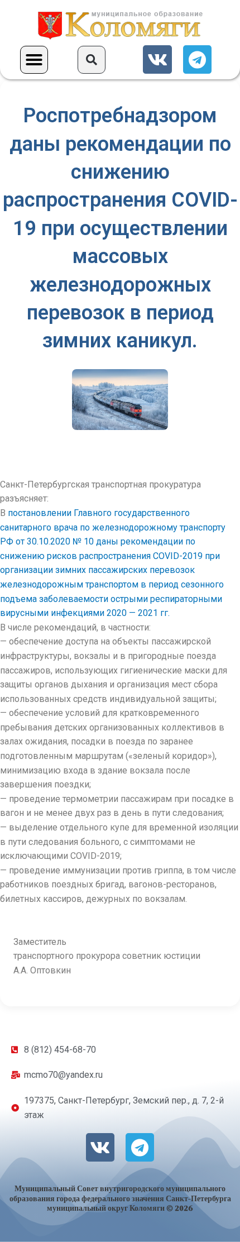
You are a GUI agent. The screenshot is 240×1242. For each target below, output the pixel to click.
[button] (34, 60)
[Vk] (157, 59)
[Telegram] (197, 59)
